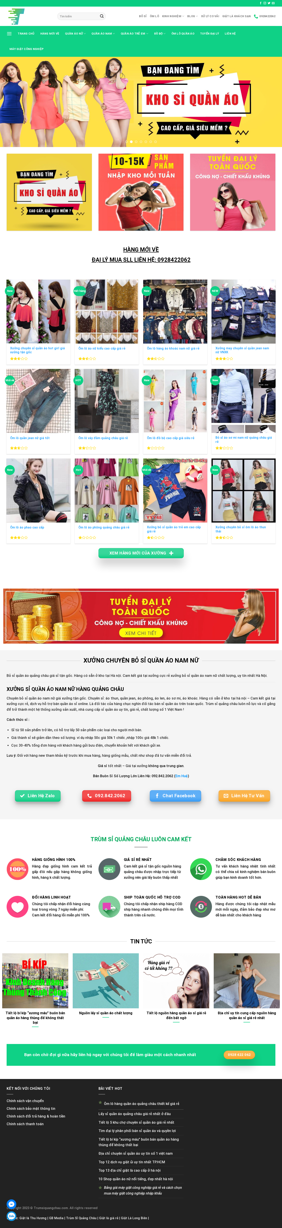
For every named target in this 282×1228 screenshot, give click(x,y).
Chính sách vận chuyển (25, 1101)
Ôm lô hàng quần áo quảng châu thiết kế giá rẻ (141, 1104)
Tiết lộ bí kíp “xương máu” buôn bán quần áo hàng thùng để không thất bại (138, 1142)
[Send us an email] (273, 3)
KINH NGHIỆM (171, 16)
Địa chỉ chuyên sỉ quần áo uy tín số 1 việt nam (135, 1153)
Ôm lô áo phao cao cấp (27, 527)
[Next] (271, 102)
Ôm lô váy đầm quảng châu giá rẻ (103, 438)
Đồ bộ (158, 33)
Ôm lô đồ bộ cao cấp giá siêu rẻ (170, 438)
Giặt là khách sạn (236, 16)
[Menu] (9, 33)
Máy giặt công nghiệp (26, 49)
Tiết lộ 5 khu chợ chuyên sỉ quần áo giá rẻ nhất (136, 1122)
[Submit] (102, 16)
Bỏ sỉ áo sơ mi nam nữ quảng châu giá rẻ (243, 440)
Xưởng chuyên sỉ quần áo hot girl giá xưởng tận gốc (37, 350)
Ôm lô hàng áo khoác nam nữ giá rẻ (173, 348)
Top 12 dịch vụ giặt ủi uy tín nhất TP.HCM (131, 1162)
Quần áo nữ (74, 33)
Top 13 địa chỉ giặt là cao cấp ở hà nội (129, 1170)
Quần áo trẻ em (133, 33)
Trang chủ (26, 33)
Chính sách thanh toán (25, 1124)
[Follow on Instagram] (264, 3)
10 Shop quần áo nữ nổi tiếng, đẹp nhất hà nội (135, 1179)
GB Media (56, 1218)
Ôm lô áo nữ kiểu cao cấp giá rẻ (101, 348)
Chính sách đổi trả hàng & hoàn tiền (36, 1116)
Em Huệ (181, 776)
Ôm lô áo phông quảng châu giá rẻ (103, 527)
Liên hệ (230, 33)
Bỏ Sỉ (143, 16)
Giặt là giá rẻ (108, 1218)
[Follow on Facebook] (260, 3)
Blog (191, 16)
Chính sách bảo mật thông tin (31, 1108)
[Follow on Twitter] (269, 3)
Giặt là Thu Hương (32, 1218)
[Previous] (11, 102)
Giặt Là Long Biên (134, 1218)
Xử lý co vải (210, 16)
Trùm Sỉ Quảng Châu (81, 1218)
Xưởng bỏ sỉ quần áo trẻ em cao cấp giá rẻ (174, 529)
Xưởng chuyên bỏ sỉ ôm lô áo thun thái (240, 529)
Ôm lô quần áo (182, 33)
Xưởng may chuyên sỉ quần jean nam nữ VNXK (242, 350)
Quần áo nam (101, 33)
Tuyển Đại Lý (209, 33)
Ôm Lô (154, 16)
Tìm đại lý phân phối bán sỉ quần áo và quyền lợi (137, 1131)
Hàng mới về (49, 33)
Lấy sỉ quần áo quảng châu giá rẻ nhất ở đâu (134, 1114)
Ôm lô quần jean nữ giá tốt (30, 438)
